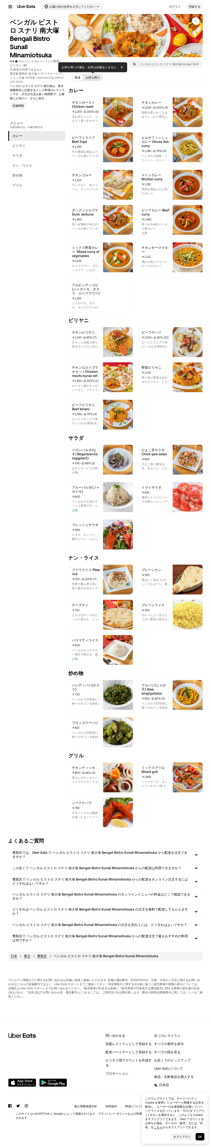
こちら (189, 992)
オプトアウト (182, 1136)
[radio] (77, 77)
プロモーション (117, 1073)
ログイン (175, 6)
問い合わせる (115, 1036)
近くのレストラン (167, 1036)
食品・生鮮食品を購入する (174, 1077)
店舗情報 (18, 105)
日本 (14, 956)
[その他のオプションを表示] (195, 21)
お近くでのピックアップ (172, 1060)
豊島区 (42, 956)
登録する (194, 6)
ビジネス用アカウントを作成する (129, 1062)
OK (200, 1136)
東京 (27, 956)
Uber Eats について (168, 1069)
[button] (105, 854)
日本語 (164, 1085)
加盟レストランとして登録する (129, 1044)
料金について (134, 1106)
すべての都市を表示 (169, 1044)
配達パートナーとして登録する (129, 1052)
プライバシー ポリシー (113, 1113)
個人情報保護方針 (85, 1106)
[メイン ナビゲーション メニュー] (10, 7)
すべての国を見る (167, 1052)
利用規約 (111, 1106)
